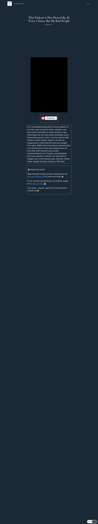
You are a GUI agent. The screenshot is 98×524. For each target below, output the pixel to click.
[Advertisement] (49, 40)
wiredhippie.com (19, 3)
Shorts (89, 3)
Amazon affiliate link (36, 177)
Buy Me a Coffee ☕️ (38, 184)
